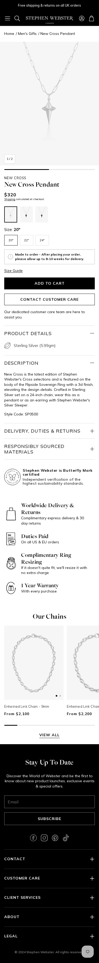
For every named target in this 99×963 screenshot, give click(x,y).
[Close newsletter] (87, 859)
